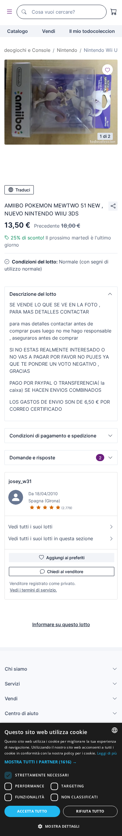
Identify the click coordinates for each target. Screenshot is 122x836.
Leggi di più (107, 753)
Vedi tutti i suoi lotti (30, 527)
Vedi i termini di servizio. (33, 589)
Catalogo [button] (17, 31)
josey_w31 (20, 481)
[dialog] (61, 779)
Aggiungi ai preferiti (65, 557)
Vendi (48, 31)
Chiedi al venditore (65, 571)
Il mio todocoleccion (92, 31)
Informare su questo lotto (61, 624)
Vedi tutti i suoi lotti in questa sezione (50, 538)
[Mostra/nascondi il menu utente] (8, 12)
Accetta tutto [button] (32, 811)
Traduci (22, 189)
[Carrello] (113, 12)
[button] (61, 294)
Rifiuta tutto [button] (90, 811)
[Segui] (107, 69)
